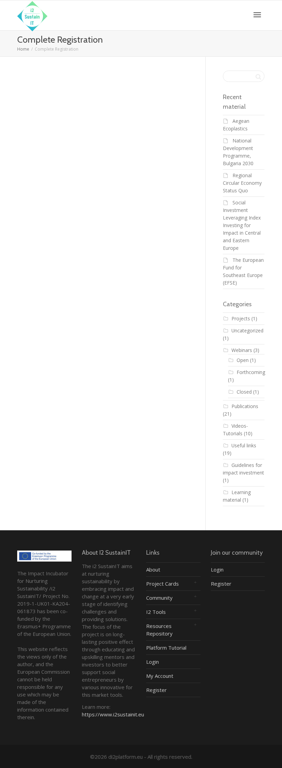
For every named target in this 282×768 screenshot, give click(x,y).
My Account (159, 675)
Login (152, 661)
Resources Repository (159, 629)
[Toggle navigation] (257, 15)
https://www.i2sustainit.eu (113, 714)
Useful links (243, 445)
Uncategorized (247, 330)
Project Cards (162, 583)
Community (159, 597)
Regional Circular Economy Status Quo (242, 183)
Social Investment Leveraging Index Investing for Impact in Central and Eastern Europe (242, 225)
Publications (244, 406)
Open (243, 360)
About (153, 569)
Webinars (241, 350)
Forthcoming (251, 372)
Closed (244, 391)
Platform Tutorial (166, 647)
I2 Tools (156, 611)
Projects (240, 318)
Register (156, 689)
